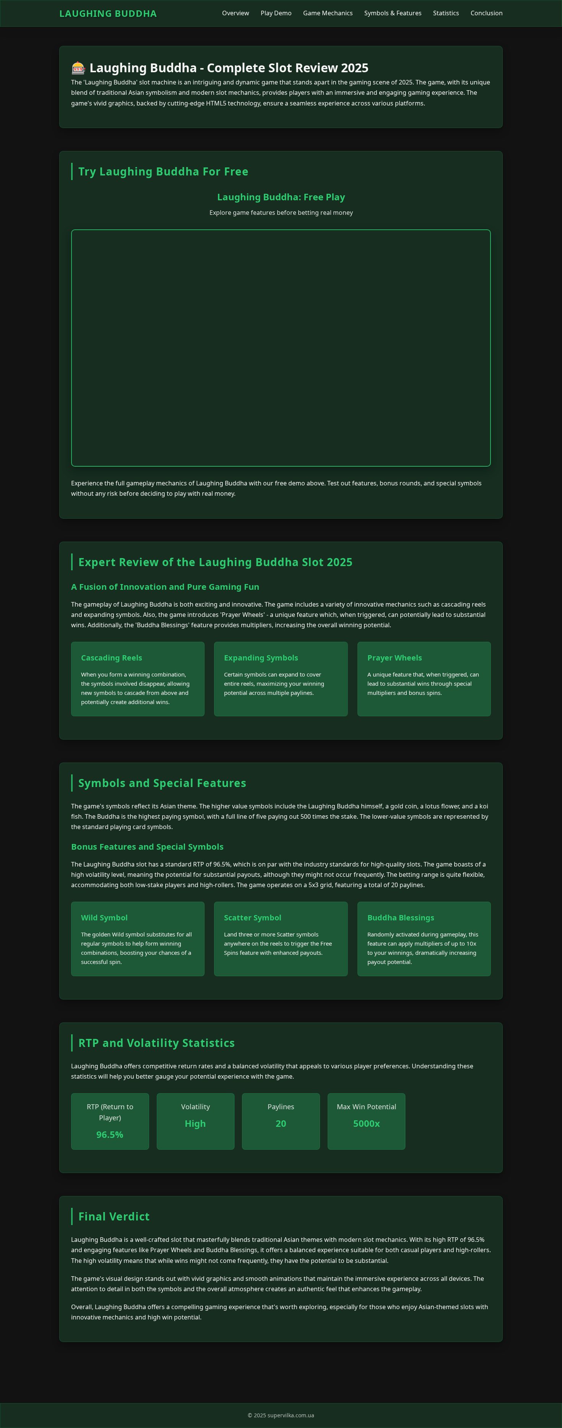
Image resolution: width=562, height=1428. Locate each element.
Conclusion (487, 13)
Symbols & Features (393, 13)
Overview (235, 13)
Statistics (446, 13)
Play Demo (276, 13)
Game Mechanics (328, 13)
